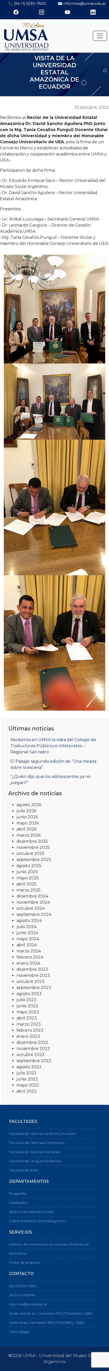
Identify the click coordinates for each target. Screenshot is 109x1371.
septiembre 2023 (33, 987)
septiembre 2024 (33, 914)
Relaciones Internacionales (31, 1212)
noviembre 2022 (33, 1048)
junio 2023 (27, 1005)
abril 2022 (26, 1091)
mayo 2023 (27, 1012)
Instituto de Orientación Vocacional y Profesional (49, 1244)
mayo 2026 (27, 823)
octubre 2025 (30, 853)
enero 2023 (28, 1036)
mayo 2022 (27, 1085)
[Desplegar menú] (100, 36)
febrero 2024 (29, 957)
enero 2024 (28, 963)
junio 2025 (27, 871)
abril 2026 (26, 829)
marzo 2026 (28, 835)
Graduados (18, 1203)
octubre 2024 (30, 908)
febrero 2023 (29, 1030)
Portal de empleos (24, 1263)
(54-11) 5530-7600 (23, 1286)
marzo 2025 (28, 890)
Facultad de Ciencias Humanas (34, 1152)
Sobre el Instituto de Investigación (37, 1221)
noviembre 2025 (33, 847)
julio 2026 (26, 810)
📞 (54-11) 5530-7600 (27, 3)
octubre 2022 (30, 1054)
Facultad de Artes (23, 1170)
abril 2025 (26, 884)
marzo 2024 (28, 951)
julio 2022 (26, 1073)
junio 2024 (27, 932)
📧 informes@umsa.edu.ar (82, 3)
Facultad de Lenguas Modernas (35, 1161)
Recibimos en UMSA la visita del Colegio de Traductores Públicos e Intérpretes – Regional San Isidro (53, 745)
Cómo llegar (19, 1332)
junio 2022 (27, 1079)
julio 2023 (26, 999)
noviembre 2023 (33, 975)
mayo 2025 (27, 877)
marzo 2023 (28, 1024)
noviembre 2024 (33, 902)
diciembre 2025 (32, 841)
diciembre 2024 (32, 896)
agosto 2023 (29, 993)
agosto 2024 (29, 920)
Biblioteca (17, 1253)
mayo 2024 (27, 938)
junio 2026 (27, 817)
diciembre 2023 (32, 969)
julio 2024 (26, 926)
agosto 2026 (28, 804)
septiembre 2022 (33, 1060)
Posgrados (18, 1193)
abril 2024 (26, 945)
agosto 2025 (28, 865)
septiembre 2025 (33, 859)
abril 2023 (26, 1018)
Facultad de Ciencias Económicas (36, 1143)
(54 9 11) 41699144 (22, 1295)
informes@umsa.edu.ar (28, 1304)
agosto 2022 (29, 1066)
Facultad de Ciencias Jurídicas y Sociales (42, 1134)
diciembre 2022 (32, 1042)
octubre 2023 (30, 981)
